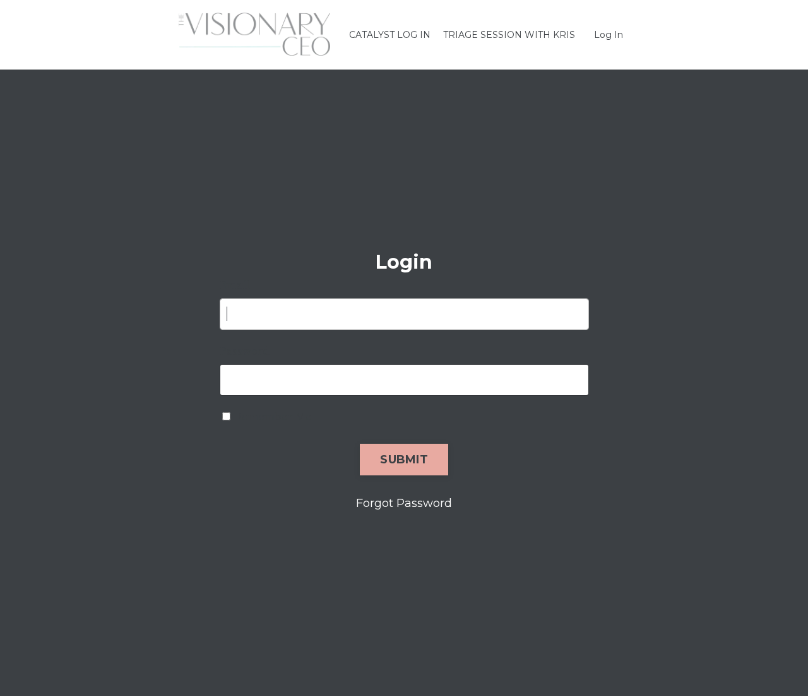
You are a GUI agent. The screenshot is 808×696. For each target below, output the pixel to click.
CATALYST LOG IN (390, 34)
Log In (608, 34)
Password (244, 351)
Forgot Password (404, 503)
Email (235, 285)
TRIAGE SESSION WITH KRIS (509, 34)
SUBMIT (404, 460)
